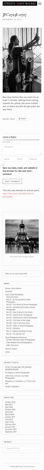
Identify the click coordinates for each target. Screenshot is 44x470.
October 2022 (10, 409)
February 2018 (10, 424)
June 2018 (9, 419)
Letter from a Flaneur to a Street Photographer (17, 377)
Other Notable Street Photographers (19, 342)
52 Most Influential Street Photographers (20, 340)
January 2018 (10, 427)
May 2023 (8, 404)
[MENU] (39, 2)
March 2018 (9, 422)
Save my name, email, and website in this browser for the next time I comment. (20, 170)
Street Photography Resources (16, 337)
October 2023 (10, 402)
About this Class (12, 297)
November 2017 (10, 432)
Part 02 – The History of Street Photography (21, 304)
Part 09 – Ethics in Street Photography (19, 326)
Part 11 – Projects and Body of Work (19, 331)
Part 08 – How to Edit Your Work (18, 323)
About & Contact (11, 349)
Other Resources (12, 345)
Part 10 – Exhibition (13, 328)
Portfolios (8, 291)
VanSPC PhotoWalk (12, 386)
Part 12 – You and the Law (15, 334)
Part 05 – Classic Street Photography (19, 315)
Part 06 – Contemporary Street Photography (21, 317)
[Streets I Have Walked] (20, 3)
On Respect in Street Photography (17, 372)
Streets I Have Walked (13, 288)
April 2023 (9, 407)
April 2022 (9, 412)
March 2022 (9, 414)
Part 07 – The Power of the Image (18, 320)
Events (7, 352)
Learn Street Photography (14, 294)
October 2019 (10, 417)
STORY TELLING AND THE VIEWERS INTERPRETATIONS (18, 368)
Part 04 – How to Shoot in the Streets (19, 312)
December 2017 (11, 429)
